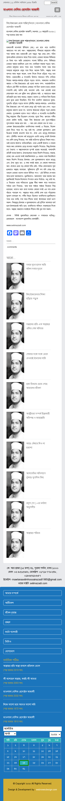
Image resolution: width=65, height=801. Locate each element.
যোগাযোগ (9, 651)
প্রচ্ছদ (7, 622)
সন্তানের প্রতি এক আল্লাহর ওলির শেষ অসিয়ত (38, 326)
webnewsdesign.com (46, 789)
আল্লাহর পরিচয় (33, 533)
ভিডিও (8, 641)
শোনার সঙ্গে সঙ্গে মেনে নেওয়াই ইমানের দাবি (37, 356)
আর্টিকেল (9, 602)
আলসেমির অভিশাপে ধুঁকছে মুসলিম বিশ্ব (36, 475)
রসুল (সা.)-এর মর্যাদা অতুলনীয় (36, 505)
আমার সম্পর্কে (11, 593)
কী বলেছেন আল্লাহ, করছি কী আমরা (19, 678)
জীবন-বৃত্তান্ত (10, 612)
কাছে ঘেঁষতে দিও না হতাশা (35, 445)
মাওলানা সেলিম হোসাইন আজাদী (21, 9)
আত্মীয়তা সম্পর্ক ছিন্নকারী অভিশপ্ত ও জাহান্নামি (38, 415)
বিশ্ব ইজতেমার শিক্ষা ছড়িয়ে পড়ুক (35, 296)
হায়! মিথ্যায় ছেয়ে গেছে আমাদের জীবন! (36, 386)
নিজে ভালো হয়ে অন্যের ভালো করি (19, 704)
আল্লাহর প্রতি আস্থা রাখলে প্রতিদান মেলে (21, 666)
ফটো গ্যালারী (11, 632)
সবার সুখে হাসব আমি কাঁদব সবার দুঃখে (36, 266)
